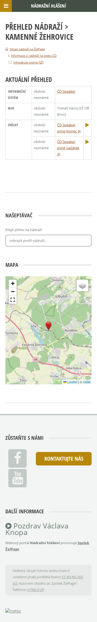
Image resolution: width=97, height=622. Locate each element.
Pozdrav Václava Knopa (36, 529)
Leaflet (72, 382)
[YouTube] (17, 478)
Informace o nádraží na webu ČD (34, 56)
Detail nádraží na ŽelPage (27, 49)
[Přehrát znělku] (87, 125)
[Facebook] (17, 458)
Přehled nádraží (34, 26)
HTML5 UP (35, 589)
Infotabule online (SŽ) (28, 62)
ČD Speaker (66, 91)
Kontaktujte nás (63, 458)
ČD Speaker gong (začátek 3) (68, 148)
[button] (48, 326)
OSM (86, 382)
